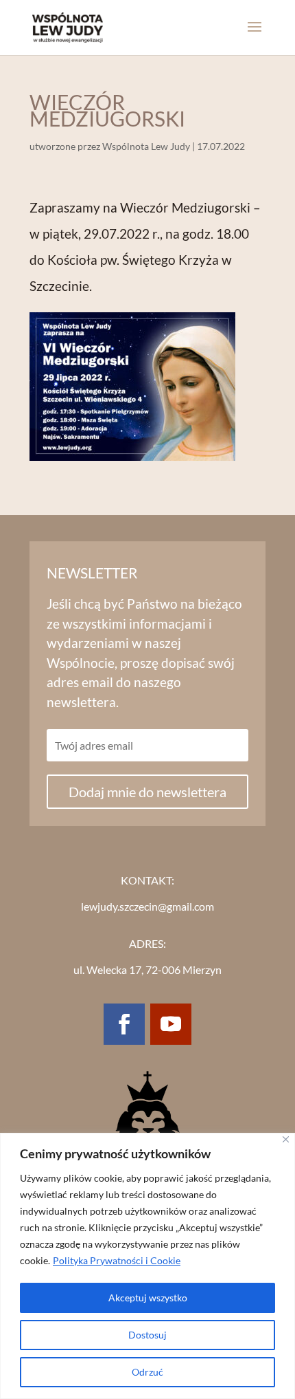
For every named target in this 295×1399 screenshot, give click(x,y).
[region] (147, 1266)
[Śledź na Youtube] (170, 1024)
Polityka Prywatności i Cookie (116, 1260)
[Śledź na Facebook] (124, 1024)
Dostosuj (147, 1335)
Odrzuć (147, 1372)
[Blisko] (286, 1139)
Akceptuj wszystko (147, 1297)
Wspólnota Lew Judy (146, 146)
